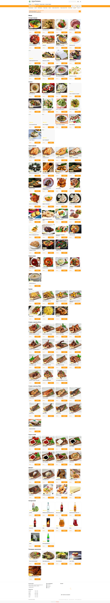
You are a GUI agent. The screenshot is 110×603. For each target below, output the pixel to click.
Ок (79, 11)
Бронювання (37, 4)
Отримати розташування (66, 594)
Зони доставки (42, 4)
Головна (30, 4)
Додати (38, 32)
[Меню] (80, 2)
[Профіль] (78, 2)
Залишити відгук (48, 4)
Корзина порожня (73, 1)
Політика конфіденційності (78, 599)
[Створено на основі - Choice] (57, 601)
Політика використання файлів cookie (63, 599)
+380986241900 (31, 587)
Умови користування (71, 599)
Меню (33, 4)
